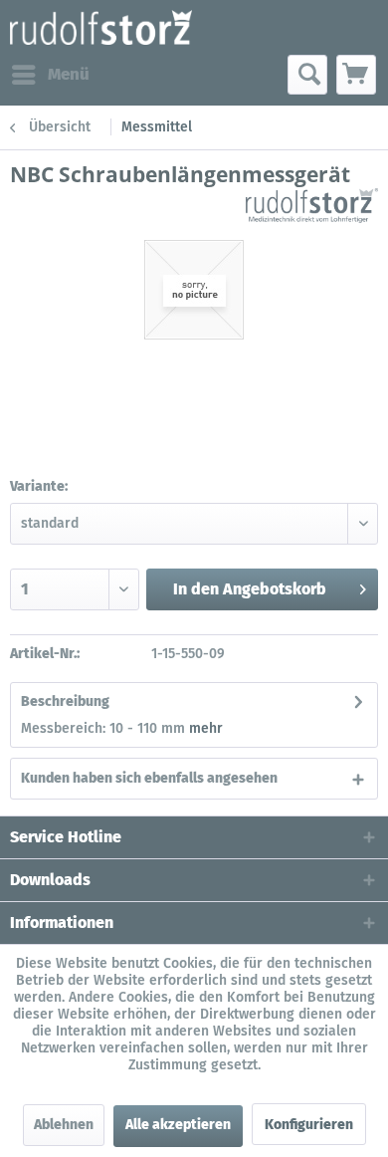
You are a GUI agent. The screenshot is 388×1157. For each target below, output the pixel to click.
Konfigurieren (309, 1124)
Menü (69, 74)
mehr (206, 728)
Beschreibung (65, 701)
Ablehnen (64, 1124)
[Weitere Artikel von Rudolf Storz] (312, 205)
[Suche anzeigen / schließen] (307, 75)
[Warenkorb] (356, 75)
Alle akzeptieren (178, 1124)
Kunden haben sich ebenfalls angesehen (149, 778)
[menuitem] (49, 75)
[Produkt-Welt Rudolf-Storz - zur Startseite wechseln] (101, 27)
